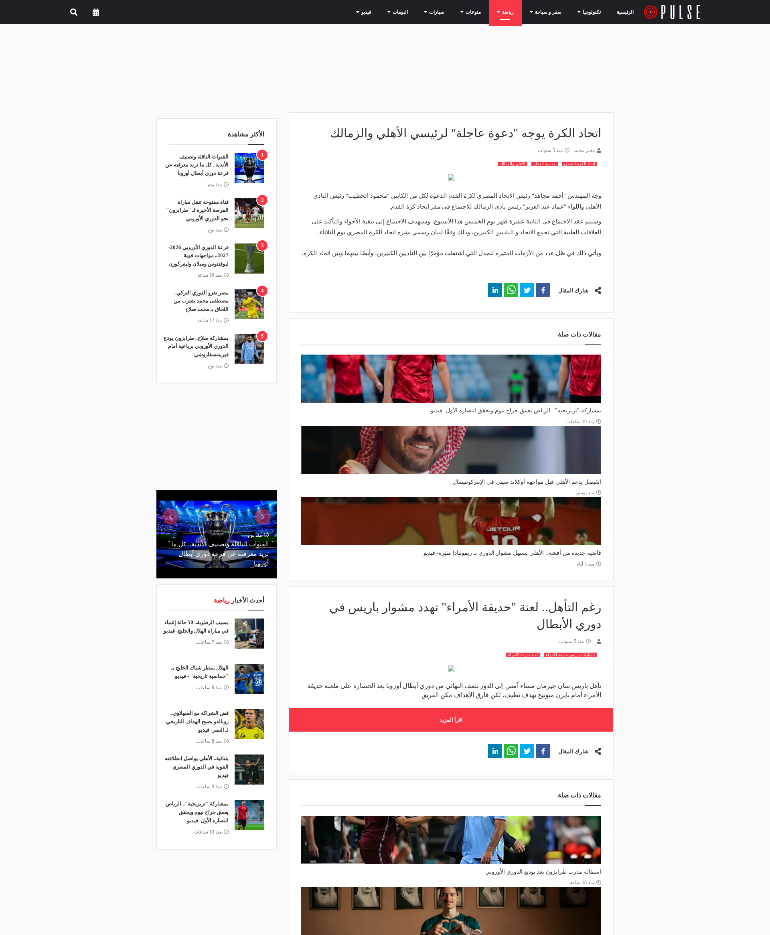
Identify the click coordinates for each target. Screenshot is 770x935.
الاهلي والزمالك (512, 164)
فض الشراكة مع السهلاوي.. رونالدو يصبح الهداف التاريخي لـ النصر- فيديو (197, 721)
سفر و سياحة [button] (551, 11)
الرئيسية (627, 12)
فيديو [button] (386, 11)
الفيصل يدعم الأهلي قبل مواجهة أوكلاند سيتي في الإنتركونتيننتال (527, 482)
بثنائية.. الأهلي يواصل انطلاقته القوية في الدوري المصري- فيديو (197, 766)
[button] (543, 290)
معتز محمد (584, 150)
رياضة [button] (515, 11)
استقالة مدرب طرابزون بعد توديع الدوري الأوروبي (543, 872)
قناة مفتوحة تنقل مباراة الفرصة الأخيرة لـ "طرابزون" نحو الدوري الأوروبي (197, 210)
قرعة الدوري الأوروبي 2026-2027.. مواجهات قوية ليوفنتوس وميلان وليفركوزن (198, 255)
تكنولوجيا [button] (590, 11)
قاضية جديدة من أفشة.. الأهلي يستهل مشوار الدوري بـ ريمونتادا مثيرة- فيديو (512, 553)
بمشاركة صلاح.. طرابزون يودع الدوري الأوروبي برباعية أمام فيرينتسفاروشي (196, 346)
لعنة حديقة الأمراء (523, 655)
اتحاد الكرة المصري (579, 164)
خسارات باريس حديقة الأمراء (570, 655)
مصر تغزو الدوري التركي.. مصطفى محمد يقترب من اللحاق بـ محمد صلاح (201, 301)
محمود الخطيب (544, 164)
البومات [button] (417, 11)
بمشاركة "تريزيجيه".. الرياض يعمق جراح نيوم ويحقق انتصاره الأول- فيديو (516, 411)
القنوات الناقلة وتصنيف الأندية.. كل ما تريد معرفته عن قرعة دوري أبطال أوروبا (197, 165)
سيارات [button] (450, 11)
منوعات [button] (483, 11)
